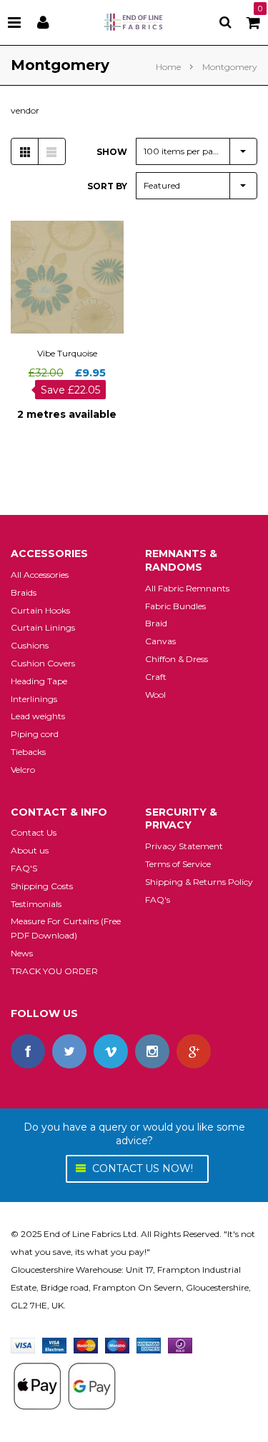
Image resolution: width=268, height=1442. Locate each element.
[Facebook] (28, 1051)
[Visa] (23, 1344)
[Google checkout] (64, 1384)
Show (111, 151)
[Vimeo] (111, 1051)
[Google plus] (194, 1051)
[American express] (149, 1344)
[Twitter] (69, 1051)
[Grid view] (24, 151)
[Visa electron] (54, 1344)
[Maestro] (117, 1344)
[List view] (51, 151)
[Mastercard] (86, 1344)
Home (168, 66)
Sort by (107, 186)
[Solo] (180, 1344)
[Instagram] (152, 1051)
